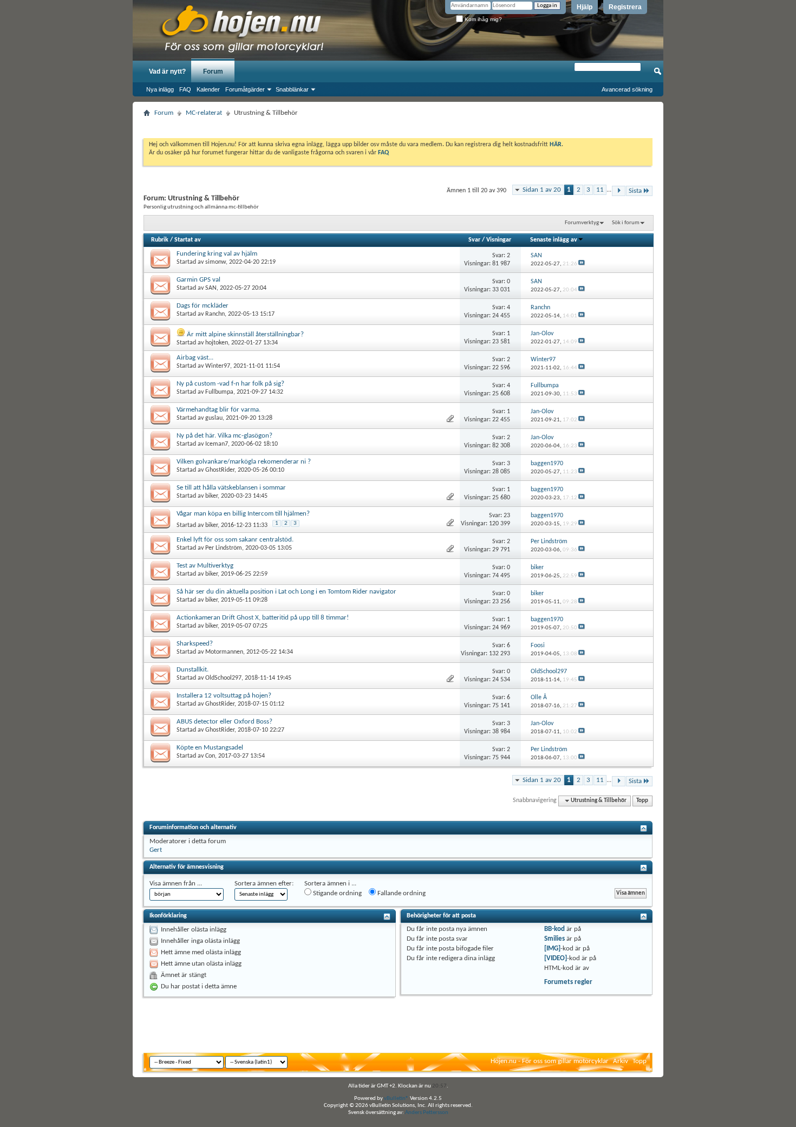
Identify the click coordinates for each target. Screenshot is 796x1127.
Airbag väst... (195, 357)
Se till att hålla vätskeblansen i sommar (231, 487)
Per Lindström (223, 548)
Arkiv (620, 1061)
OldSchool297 (223, 678)
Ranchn (215, 314)
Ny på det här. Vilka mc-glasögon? (224, 435)
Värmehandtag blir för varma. (218, 409)
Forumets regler (568, 982)
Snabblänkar (292, 89)
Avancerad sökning (627, 89)
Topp (642, 801)
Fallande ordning (401, 893)
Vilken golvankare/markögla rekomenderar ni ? (244, 461)
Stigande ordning (336, 893)
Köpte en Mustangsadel (210, 747)
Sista (635, 190)
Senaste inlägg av (553, 240)
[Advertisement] (398, 124)
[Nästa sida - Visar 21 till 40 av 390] (618, 191)
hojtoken (216, 343)
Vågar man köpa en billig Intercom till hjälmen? (243, 513)
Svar (474, 240)
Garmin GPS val (198, 279)
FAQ (185, 89)
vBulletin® (396, 1099)
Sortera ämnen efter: (263, 883)
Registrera (625, 7)
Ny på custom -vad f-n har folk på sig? (230, 383)
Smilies (554, 938)
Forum (213, 71)
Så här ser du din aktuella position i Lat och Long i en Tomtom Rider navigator (286, 591)
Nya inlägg (160, 89)
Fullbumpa (219, 392)
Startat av (187, 240)
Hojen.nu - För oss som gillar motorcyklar (550, 1061)
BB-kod (554, 929)
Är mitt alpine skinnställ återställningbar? (245, 334)
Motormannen (224, 652)
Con (210, 756)
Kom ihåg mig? (482, 19)
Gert (155, 850)
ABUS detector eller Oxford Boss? (224, 721)
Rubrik (159, 240)
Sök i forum (626, 223)
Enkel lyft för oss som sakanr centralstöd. (235, 539)
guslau (214, 418)
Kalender (208, 89)
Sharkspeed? (195, 643)
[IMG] (552, 948)
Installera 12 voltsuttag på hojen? (224, 695)
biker (211, 496)
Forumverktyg (582, 223)
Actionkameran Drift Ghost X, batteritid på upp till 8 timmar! (263, 617)
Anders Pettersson (426, 1113)
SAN (211, 288)
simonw (215, 262)
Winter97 (217, 366)
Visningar (498, 240)
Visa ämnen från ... (175, 883)
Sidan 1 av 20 (542, 189)
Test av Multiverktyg (205, 565)
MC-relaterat (204, 112)
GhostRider (219, 470)
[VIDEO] (555, 958)
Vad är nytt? (167, 71)
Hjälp (584, 7)
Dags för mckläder (203, 305)
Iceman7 (216, 444)
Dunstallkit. (192, 669)
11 (600, 189)
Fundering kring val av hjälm (217, 253)
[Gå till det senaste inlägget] (581, 264)
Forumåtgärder (245, 89)
